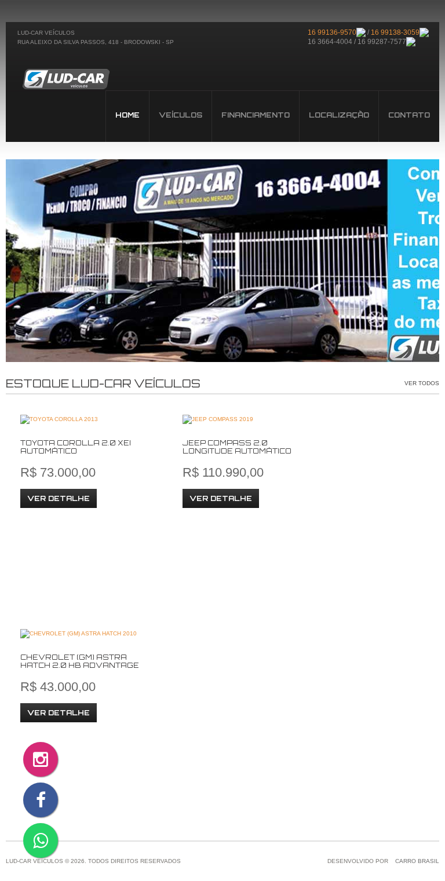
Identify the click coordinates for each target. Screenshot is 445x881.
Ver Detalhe (58, 498)
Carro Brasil (417, 861)
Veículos (66, 79)
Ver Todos (421, 383)
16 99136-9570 (332, 32)
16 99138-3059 (395, 32)
